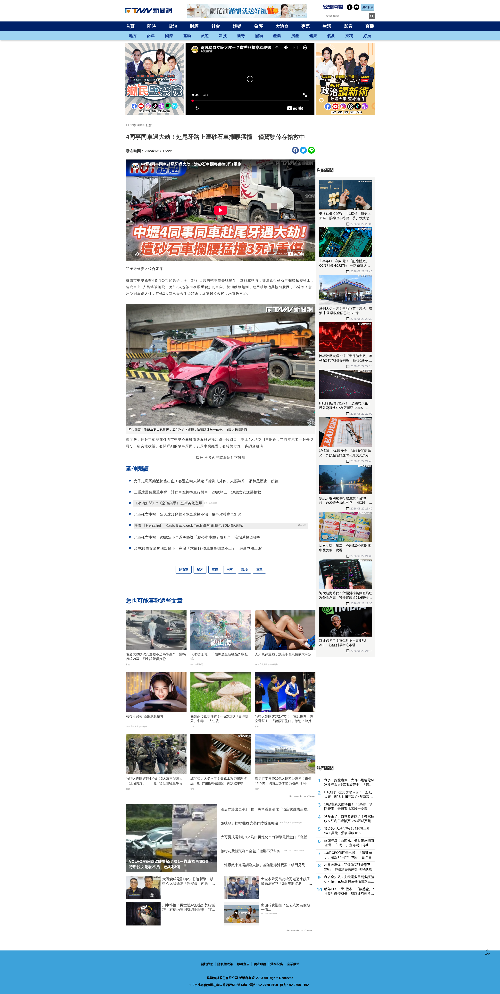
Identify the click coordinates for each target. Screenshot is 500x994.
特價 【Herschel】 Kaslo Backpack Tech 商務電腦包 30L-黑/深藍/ (188, 525)
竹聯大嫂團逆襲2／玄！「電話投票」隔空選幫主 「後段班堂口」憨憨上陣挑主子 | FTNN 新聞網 (285, 719)
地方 (133, 36)
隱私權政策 (225, 964)
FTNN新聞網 (134, 125)
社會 (216, 26)
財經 (194, 26)
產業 (277, 36)
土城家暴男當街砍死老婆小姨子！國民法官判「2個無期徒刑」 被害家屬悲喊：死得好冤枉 (287, 881)
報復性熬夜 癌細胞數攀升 (144, 716)
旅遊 (205, 36)
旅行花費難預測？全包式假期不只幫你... (252, 851)
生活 (327, 26)
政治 (173, 26)
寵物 (259, 36)
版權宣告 (243, 964)
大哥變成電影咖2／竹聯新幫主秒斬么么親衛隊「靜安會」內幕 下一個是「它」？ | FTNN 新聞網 (188, 881)
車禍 (215, 569)
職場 (244, 569)
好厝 (367, 36)
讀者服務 (260, 964)
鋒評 (258, 26)
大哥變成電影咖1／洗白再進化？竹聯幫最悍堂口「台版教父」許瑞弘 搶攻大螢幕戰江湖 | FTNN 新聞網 (266, 837)
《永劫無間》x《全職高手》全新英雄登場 (168, 503)
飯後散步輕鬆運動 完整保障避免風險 (249, 823)
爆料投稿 (276, 964)
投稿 (349, 36)
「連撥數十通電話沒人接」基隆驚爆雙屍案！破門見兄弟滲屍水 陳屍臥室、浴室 (265, 865)
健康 (313, 36)
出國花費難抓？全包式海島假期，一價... (287, 907)
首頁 (130, 26)
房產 (295, 36)
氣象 (331, 36)
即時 (151, 26)
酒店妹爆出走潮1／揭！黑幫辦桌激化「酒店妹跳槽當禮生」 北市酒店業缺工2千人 (264, 809)
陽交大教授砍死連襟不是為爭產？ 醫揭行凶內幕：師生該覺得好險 (156, 656)
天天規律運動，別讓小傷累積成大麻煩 (283, 654)
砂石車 (183, 569)
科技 (223, 36)
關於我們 (207, 964)
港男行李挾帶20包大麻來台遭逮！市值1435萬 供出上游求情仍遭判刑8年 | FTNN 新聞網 (283, 781)
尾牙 (200, 569)
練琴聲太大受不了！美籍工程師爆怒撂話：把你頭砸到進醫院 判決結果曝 (218, 781)
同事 (230, 569)
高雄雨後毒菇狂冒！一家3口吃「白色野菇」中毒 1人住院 (219, 719)
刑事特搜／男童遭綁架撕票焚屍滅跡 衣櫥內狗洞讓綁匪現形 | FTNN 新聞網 (189, 907)
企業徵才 (293, 964)
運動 (187, 36)
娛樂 (237, 26)
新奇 (241, 36)
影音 (348, 26)
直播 (369, 26)
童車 (259, 569)
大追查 (282, 26)
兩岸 (151, 36)
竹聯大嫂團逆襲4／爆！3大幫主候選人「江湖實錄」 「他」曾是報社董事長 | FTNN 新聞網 (155, 781)
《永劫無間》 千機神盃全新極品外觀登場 (219, 656)
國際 (169, 36)
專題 (305, 26)
